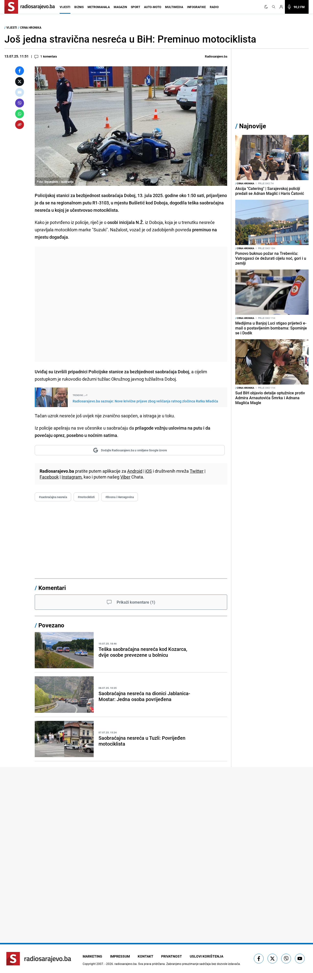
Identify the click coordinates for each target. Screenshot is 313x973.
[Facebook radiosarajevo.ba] (259, 958)
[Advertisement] (131, 304)
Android (134, 471)
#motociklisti (86, 497)
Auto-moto (152, 7)
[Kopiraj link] (19, 124)
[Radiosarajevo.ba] (38, 958)
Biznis (79, 7)
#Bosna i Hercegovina (119, 497)
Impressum (120, 956)
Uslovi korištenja (206, 956)
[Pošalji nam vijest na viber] (286, 958)
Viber (125, 477)
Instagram (72, 477)
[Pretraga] (274, 7)
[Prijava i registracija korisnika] (281, 7)
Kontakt (145, 956)
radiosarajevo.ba (125, 964)
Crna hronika (30, 27)
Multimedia (174, 7)
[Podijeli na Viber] (19, 103)
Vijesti (65, 7)
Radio (214, 7)
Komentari (52, 588)
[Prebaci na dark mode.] (267, 7)
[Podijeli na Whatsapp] (19, 113)
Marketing (92, 956)
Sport (135, 7)
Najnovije (252, 126)
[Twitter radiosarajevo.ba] (272, 958)
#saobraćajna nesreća (53, 497)
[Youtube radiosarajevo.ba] (300, 958)
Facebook (49, 477)
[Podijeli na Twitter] (19, 81)
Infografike (196, 7)
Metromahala (99, 7)
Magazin (120, 7)
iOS (148, 471)
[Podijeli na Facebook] (19, 70)
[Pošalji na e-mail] (19, 92)
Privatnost (171, 956)
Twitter (196, 471)
